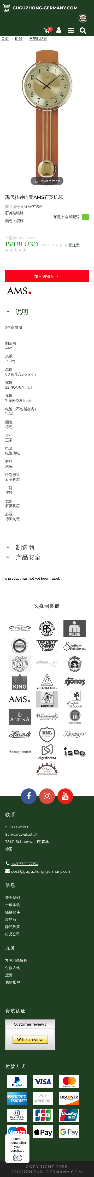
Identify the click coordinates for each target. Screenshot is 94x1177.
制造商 (25, 547)
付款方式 (12, 967)
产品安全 (28, 557)
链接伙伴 (12, 912)
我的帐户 (12, 982)
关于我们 (12, 897)
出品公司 (12, 934)
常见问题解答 (16, 960)
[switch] (17, 1158)
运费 (9, 975)
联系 (10, 815)
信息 (10, 885)
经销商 (10, 919)
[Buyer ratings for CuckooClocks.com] (30, 1036)
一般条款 (12, 904)
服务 (10, 948)
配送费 (74, 245)
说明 (22, 312)
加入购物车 (44, 276)
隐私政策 (12, 926)
